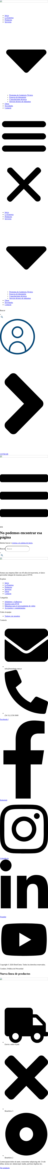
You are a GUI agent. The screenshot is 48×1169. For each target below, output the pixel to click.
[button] (24, 160)
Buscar (2, 310)
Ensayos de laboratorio (17, 97)
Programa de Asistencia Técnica (21, 95)
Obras (7, 104)
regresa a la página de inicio (22, 543)
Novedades (9, 106)
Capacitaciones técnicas (18, 99)
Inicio (7, 16)
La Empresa (9, 18)
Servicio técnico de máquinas (20, 102)
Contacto (8, 108)
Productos (8, 20)
